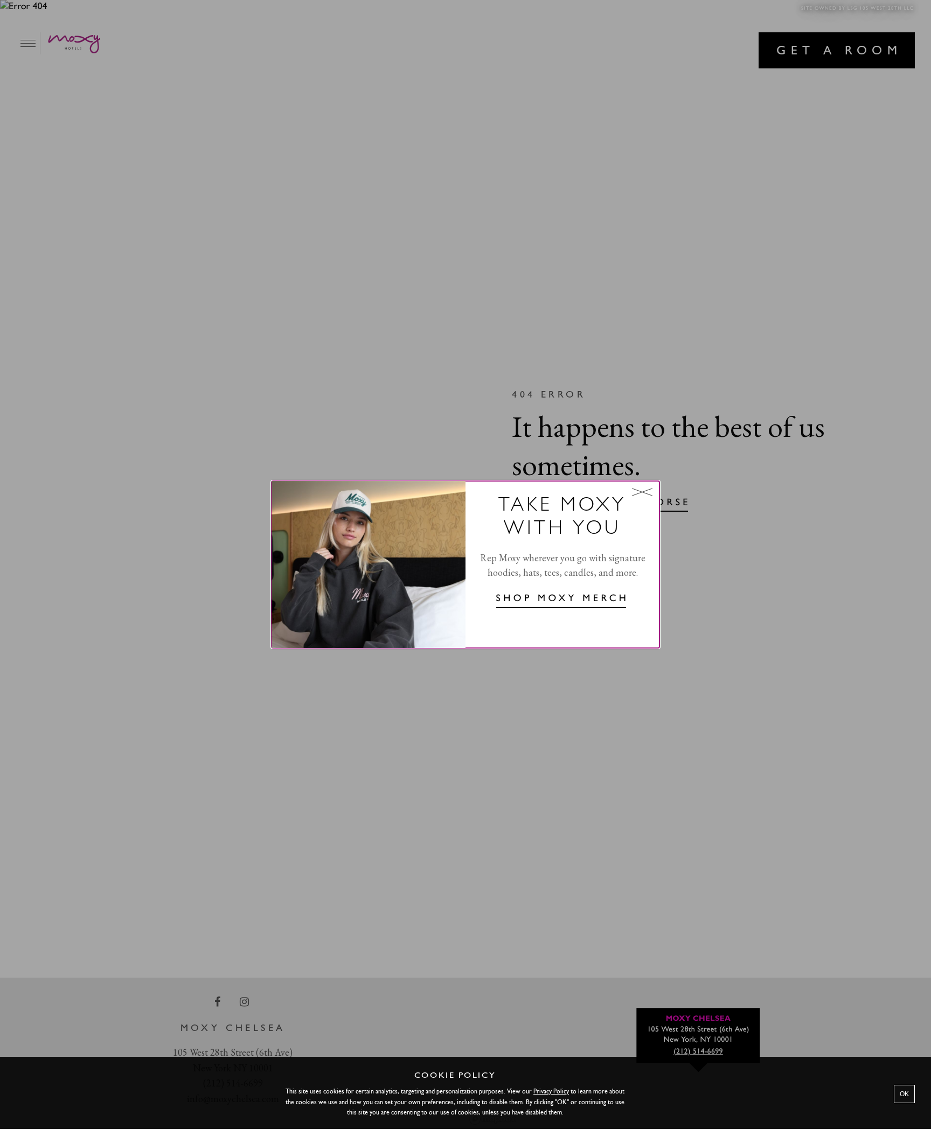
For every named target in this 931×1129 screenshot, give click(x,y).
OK (904, 1094)
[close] (642, 492)
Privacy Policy (551, 1092)
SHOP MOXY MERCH (562, 599)
